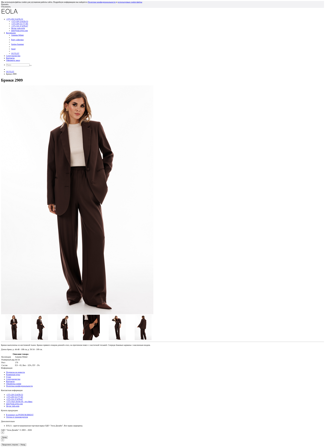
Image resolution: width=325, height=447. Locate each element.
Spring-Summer (17, 44)
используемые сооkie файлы (130, 2)
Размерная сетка (13, 374)
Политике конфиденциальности (102, 2)
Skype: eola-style (18, 28)
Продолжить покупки (10, 445)
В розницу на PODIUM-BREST (20, 415)
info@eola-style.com (19, 31)
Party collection (17, 40)
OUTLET (15, 53)
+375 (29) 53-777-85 (19, 24)
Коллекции (11, 33)
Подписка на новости (15, 372)
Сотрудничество (13, 56)
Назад (4, 437)
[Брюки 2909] (77, 313)
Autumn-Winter (17, 35)
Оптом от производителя (17, 417)
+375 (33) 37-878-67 (19, 26)
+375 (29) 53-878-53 (19, 21)
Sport (13, 49)
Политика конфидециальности (19, 386)
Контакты (10, 58)
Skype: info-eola (12, 406)
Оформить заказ (13, 60)
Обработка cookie (13, 384)
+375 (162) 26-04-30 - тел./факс (19, 401)
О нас (8, 377)
